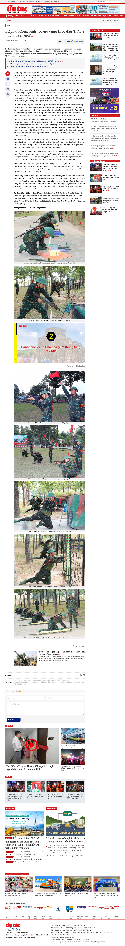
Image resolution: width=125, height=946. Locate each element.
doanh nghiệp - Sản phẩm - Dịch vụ (17, 874)
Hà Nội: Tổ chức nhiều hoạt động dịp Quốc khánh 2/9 (64, 856)
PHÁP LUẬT (36, 16)
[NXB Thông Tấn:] (41, 909)
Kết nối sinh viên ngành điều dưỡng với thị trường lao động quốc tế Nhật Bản (105, 895)
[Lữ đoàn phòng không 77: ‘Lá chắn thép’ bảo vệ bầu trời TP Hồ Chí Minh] (25, 658)
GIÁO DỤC (51, 16)
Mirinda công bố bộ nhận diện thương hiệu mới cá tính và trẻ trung (48, 894)
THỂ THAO (58, 16)
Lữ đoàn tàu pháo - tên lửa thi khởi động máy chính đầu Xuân (28, 66)
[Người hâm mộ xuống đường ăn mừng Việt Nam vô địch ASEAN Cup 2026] (73, 757)
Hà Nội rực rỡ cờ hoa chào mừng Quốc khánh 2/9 (35, 796)
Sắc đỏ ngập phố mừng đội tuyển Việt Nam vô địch (54, 796)
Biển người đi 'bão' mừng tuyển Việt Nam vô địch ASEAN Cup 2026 (74, 796)
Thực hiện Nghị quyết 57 (110, 16)
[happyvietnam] (30, 907)
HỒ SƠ (65, 16)
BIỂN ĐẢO (94, 16)
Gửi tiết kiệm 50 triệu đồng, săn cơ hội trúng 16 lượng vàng (17, 894)
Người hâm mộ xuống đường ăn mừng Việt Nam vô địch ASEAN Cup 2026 (72, 769)
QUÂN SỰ (71, 16)
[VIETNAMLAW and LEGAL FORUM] (20, 908)
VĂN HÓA (44, 16)
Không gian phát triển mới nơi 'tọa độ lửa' (23, 862)
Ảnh (8, 25)
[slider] (41, 357)
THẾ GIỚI (17, 16)
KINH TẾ (23, 16)
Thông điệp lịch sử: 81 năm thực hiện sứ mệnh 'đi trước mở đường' (72, 747)
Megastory (8, 838)
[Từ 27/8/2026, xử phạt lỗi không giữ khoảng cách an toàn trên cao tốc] (65, 823)
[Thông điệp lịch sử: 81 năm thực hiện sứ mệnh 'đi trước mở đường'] (73, 736)
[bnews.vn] (52, 909)
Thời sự (10, 16)
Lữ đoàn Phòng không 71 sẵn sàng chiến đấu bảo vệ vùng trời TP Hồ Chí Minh (34, 61)
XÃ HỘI (30, 16)
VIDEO (121, 16)
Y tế (99, 16)
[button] (82, 787)
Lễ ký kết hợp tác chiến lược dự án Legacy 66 (76, 894)
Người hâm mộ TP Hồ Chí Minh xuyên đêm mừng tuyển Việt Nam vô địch (16, 797)
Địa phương (107, 917)
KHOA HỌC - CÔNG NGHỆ (82, 16)
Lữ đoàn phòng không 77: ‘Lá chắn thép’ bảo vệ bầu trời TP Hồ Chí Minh (62, 653)
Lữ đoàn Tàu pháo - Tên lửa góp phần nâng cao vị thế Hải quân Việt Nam (32, 64)
